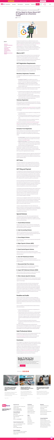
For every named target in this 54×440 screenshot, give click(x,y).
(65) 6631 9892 (19, 410)
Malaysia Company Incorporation (45, 423)
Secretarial (14, 4)
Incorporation (8, 4)
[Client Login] (43, 4)
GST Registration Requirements (8, 45)
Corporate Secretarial (31, 405)
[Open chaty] (51, 438)
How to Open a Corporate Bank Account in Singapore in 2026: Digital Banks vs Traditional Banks (10, 389)
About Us (29, 416)
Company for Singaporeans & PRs (45, 420)
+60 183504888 (19, 419)
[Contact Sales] (39, 4)
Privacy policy (18, 438)
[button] (23, 371)
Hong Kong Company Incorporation (45, 424)
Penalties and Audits (6, 49)
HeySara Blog (42, 408)
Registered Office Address (31, 411)
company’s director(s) (31, 107)
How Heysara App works (31, 422)
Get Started (37, 4)
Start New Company (43, 419)
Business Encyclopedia (43, 407)
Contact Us (29, 417)
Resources (33, 4)
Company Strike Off (30, 407)
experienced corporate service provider (28, 350)
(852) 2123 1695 (19, 427)
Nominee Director (30, 408)
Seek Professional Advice (7, 50)
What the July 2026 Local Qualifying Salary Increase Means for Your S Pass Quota (27, 388)
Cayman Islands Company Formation (45, 425)
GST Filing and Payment (7, 47)
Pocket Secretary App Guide (44, 405)
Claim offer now (43, 1)
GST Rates (5, 46)
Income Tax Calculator (43, 414)
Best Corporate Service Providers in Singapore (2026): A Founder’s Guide (43, 388)
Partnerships (27, 4)
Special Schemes (6, 48)
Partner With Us (30, 420)
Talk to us (22, 365)
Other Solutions (20, 4)
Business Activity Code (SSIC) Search (45, 411)
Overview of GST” (27, 108)
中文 (50, 4)
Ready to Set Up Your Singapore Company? (8, 53)
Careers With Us (30, 421)
